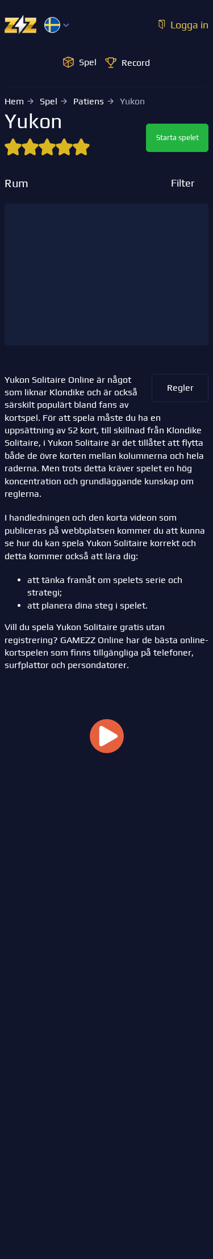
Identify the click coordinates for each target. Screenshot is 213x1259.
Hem (14, 101)
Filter (182, 183)
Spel (48, 101)
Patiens (88, 101)
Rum (16, 183)
